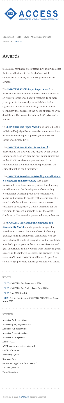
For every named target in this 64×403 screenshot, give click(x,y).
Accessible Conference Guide (14, 320)
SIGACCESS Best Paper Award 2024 (25, 283)
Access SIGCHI (8, 342)
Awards (18, 41)
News (26, 37)
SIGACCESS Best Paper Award (23, 127)
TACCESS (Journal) (10, 368)
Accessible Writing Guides (13, 337)
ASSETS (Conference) (41, 37)
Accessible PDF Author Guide (14, 329)
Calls (19, 37)
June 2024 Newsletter (19, 293)
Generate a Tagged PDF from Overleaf (19, 363)
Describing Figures (10, 355)
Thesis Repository (10, 372)
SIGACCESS (8, 37)
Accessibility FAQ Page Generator (17, 324)
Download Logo (9, 359)
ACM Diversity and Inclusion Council (18, 346)
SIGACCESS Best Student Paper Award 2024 (29, 288)
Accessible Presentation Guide (15, 333)
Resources (8, 41)
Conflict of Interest (10, 350)
